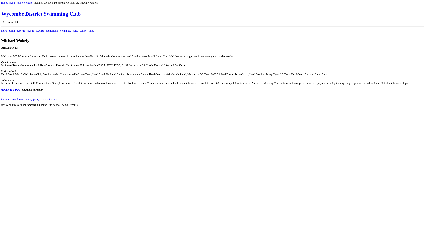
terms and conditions (12, 99)
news (4, 30)
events (12, 30)
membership (52, 30)
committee (65, 30)
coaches (40, 30)
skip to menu (8, 2)
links (91, 30)
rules (75, 30)
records (21, 30)
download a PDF (10, 89)
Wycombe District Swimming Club (41, 14)
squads (30, 30)
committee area (49, 99)
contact (83, 30)
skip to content (24, 2)
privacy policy (32, 99)
